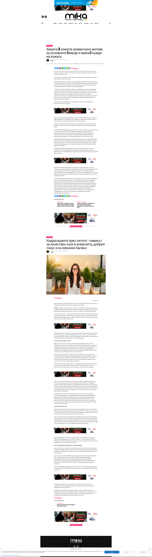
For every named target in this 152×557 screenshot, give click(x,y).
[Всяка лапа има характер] (76, 10)
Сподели (74, 68)
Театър (91, 23)
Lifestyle (80, 23)
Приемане (112, 552)
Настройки (143, 552)
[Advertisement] (76, 36)
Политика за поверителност (15, 555)
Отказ (127, 552)
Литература (71, 23)
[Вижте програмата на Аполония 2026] (76, 5)
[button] (149, 549)
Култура (65, 23)
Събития (60, 23)
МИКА (52, 60)
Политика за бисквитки (6, 555)
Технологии (86, 23)
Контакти (96, 23)
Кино (76, 23)
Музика (55, 23)
